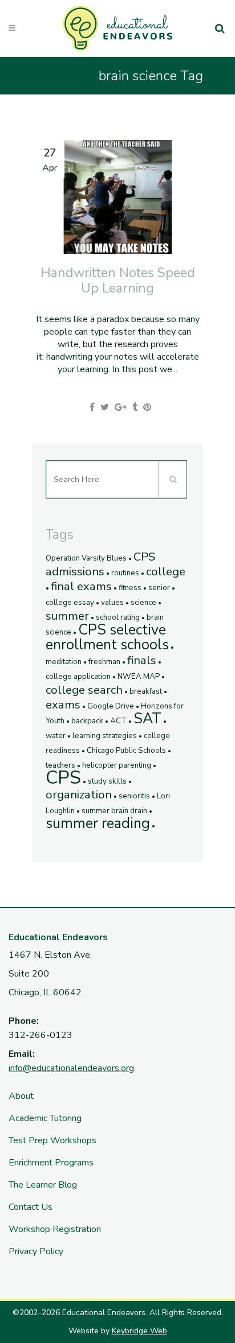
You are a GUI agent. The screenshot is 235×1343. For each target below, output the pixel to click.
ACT (118, 721)
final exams (81, 586)
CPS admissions (100, 564)
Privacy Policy (36, 1251)
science (143, 603)
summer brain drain (114, 811)
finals (141, 660)
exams (63, 704)
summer (67, 616)
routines (125, 573)
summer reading (98, 823)
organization (79, 794)
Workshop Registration (55, 1229)
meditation (64, 662)
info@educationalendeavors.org (71, 1068)
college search (84, 690)
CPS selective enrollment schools (107, 637)
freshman (104, 662)
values (112, 603)
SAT (147, 718)
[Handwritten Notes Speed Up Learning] (117, 197)
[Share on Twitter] (104, 407)
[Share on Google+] (121, 407)
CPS (63, 777)
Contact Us (30, 1207)
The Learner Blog (43, 1185)
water (56, 736)
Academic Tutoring (45, 1118)
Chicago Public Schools (126, 750)
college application (78, 677)
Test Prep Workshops (52, 1140)
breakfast (145, 691)
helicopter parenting (116, 765)
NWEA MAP (139, 677)
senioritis (134, 796)
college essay (70, 603)
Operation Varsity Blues (86, 558)
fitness (130, 588)
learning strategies (104, 736)
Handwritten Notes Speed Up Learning (117, 280)
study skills (107, 781)
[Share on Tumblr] (134, 407)
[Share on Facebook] (92, 407)
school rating (118, 617)
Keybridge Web (139, 1330)
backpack (87, 721)
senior (159, 588)
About (21, 1096)
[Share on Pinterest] (147, 407)
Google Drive (110, 706)
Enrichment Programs (51, 1162)
